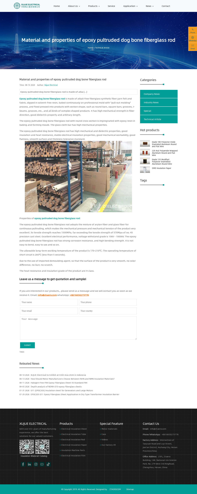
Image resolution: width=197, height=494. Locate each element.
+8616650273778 (79, 295)
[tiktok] (48, 464)
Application (129, 6)
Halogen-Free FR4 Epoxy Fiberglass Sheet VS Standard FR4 (59, 382)
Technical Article (102, 47)
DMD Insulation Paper (161, 168)
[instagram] (35, 464)
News (148, 6)
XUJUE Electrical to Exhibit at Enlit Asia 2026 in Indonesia (58, 374)
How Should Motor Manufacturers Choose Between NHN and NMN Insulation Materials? (72, 378)
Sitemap (130, 489)
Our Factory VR (109, 444)
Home (57, 6)
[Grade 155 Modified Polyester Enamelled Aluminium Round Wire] (145, 163)
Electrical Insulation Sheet (74, 428)
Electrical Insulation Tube (73, 434)
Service (111, 6)
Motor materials (109, 428)
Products (92, 6)
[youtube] (42, 464)
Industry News (151, 102)
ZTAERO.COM (115, 489)
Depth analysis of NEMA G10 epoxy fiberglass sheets (56, 386)
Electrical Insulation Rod (73, 439)
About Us (73, 6)
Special (147, 110)
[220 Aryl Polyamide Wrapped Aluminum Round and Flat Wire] (145, 154)
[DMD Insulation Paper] (145, 172)
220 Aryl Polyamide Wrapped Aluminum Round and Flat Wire (165, 153)
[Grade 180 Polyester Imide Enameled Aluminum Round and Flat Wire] (145, 145)
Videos (105, 439)
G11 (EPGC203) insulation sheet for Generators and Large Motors (62, 390)
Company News (152, 94)
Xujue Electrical (51, 84)
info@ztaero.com (47, 295)
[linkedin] (29, 464)
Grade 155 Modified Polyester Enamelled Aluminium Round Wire (162, 161)
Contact (166, 6)
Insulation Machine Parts (73, 450)
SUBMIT (27, 345)
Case (104, 434)
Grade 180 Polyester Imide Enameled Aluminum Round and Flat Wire (164, 144)
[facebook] (23, 464)
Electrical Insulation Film (73, 455)
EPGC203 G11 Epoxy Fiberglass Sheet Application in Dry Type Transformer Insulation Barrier (75, 394)
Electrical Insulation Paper (74, 444)
